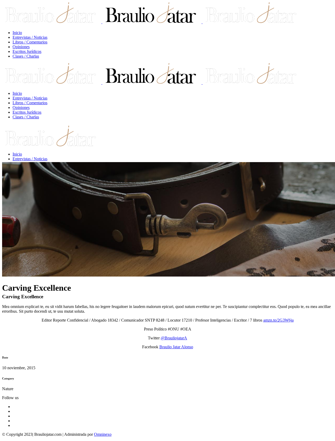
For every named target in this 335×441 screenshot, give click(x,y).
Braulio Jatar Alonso (176, 347)
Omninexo (102, 434)
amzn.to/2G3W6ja (278, 320)
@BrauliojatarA (174, 338)
